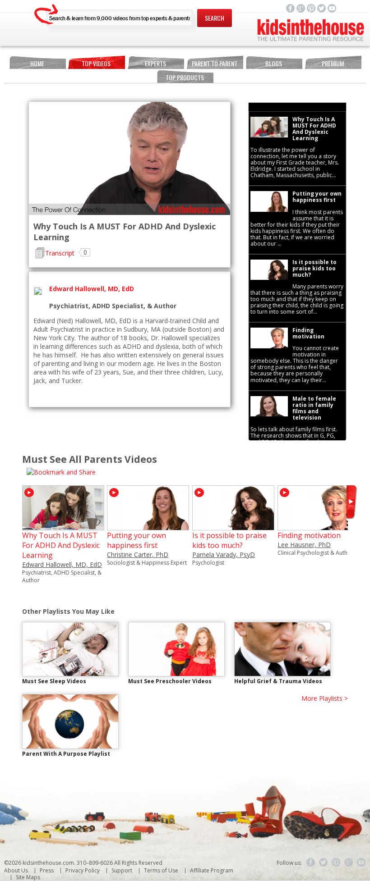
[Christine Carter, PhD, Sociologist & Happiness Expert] (148, 526)
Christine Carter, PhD (137, 554)
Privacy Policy (82, 870)
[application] (129, 158)
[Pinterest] (336, 862)
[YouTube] (361, 862)
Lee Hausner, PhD (304, 544)
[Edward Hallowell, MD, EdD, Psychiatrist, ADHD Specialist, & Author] (63, 526)
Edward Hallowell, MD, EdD (62, 564)
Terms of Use (161, 870)
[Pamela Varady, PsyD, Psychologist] (233, 526)
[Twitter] (323, 862)
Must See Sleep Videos (54, 681)
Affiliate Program (211, 870)
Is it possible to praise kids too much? (229, 540)
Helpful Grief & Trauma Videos (278, 681)
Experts (155, 63)
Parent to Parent (214, 63)
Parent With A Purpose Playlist (66, 754)
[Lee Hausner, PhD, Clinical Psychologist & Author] (319, 526)
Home (37, 63)
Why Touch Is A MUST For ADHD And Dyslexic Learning (61, 545)
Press (47, 870)
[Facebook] (310, 862)
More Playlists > (324, 698)
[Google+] (348, 862)
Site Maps (28, 877)
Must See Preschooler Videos (170, 681)
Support (121, 870)
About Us (16, 870)
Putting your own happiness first (136, 540)
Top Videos (96, 63)
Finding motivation (309, 535)
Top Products (185, 77)
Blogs (273, 63)
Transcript (59, 253)
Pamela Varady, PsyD (223, 554)
